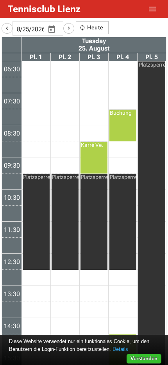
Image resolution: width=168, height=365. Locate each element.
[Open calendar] (51, 29)
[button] (7, 28)
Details (120, 349)
